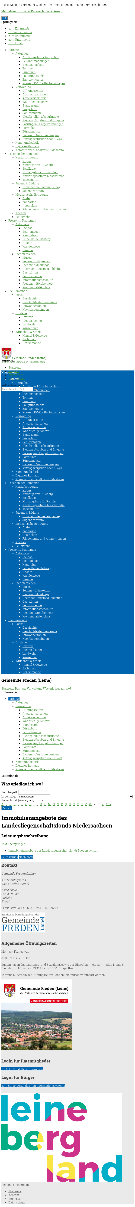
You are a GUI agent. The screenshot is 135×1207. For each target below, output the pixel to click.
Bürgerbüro (29, 109)
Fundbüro (29, 72)
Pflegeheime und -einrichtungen (44, 209)
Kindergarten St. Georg (37, 165)
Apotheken (29, 205)
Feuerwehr (22, 217)
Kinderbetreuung (26, 157)
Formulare (29, 127)
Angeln (27, 243)
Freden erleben (25, 254)
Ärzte (26, 198)
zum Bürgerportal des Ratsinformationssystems (33, 1085)
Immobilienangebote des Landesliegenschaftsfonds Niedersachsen (53, 850)
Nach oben (26, 857)
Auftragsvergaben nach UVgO (42, 139)
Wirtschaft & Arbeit (28, 332)
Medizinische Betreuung (31, 194)
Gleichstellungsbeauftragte (40, 116)
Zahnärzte (29, 202)
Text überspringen (13, 844)
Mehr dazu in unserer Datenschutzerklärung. (31, 11)
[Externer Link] (67, 922)
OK (4, 18)
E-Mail (5, 901)
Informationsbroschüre (37, 280)
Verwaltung (23, 87)
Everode (27, 317)
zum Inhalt (15, 43)
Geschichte (30, 298)
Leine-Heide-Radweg (36, 239)
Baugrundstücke (33, 76)
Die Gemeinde (17, 291)
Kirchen (20, 213)
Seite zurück (9, 857)
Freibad (27, 228)
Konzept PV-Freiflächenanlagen (43, 83)
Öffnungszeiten (32, 90)
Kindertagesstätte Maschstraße (43, 176)
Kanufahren (30, 235)
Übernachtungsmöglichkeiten (42, 268)
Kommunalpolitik (27, 142)
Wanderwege (31, 246)
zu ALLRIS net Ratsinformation (22, 1069)
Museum (28, 257)
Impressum (15, 375)
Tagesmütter (30, 179)
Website (6, 897)
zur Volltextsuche (20, 32)
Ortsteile (21, 313)
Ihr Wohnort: (9, 800)
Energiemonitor (32, 79)
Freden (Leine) (32, 320)
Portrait (20, 294)
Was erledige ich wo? (36, 102)
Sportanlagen (31, 231)
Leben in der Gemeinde (23, 153)
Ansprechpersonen (35, 94)
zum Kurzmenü (18, 28)
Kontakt (13, 1195)
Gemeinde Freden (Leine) (18, 873)
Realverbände (31, 343)
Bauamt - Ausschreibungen (40, 135)
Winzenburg (30, 328)
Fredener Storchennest (37, 283)
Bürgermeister (31, 131)
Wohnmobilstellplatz (36, 287)
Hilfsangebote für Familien (40, 172)
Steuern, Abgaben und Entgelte (43, 120)
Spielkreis (29, 168)
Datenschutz (16, 1202)
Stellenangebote (33, 64)
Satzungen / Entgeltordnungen (42, 124)
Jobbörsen (29, 339)
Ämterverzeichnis (34, 98)
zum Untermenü (19, 39)
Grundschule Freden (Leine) (41, 187)
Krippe (26, 161)
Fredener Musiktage (35, 265)
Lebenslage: (9, 796)
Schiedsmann (31, 113)
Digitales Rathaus (27, 146)
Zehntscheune (32, 276)
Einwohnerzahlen (34, 306)
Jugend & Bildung (27, 183)
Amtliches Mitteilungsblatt (40, 57)
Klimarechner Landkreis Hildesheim (39, 150)
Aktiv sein (22, 224)
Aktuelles (21, 53)
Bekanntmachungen (36, 61)
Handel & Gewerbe (34, 335)
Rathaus (14, 50)
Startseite (14, 367)
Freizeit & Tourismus (22, 220)
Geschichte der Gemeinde (39, 302)
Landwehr (29, 324)
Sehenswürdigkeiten (36, 261)
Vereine (27, 250)
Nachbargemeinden (35, 309)
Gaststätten (30, 272)
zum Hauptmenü (19, 36)
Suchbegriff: (9, 792)
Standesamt (30, 105)
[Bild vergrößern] (61, 1181)
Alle (108, 804)
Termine (28, 68)
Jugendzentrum (33, 191)
